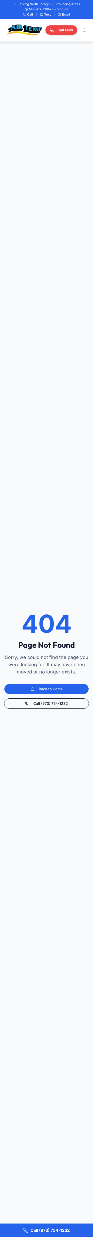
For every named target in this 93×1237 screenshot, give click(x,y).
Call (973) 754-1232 (50, 703)
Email (66, 14)
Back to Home (51, 689)
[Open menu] (84, 30)
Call (30, 14)
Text (47, 14)
